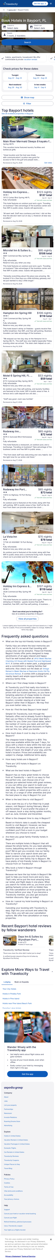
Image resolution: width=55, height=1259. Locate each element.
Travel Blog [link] (8, 1168)
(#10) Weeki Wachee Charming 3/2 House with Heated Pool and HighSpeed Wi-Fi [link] (28, 661)
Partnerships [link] (8, 1109)
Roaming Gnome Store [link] (12, 1121)
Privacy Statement (13, 1256)
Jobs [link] (6, 1101)
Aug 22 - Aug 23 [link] (15, 78)
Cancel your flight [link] (10, 1218)
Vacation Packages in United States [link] (17, 1144)
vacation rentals (30, 59)
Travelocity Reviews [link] (11, 1156)
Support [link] (7, 1209)
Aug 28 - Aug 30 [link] (15, 87)
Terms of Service (28, 1256)
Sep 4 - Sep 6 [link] (40, 87)
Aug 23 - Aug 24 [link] (40, 78)
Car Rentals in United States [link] (14, 1152)
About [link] (6, 1097)
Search (27, 42)
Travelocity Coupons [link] (11, 1160)
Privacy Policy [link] (9, 1179)
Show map (29, 97)
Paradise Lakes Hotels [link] (12, 1008)
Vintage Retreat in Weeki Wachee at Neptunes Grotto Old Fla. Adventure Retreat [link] (28, 671)
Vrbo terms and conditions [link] (13, 1191)
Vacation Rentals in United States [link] (16, 1140)
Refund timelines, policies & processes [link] (17, 1222)
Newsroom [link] (8, 1113)
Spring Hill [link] (12, 10)
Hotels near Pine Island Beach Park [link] (17, 1003)
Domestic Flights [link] (10, 1148)
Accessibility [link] (8, 1195)
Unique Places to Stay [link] (12, 1164)
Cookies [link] (7, 1183)
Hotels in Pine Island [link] (11, 998)
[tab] (7, 982)
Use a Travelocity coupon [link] (13, 1226)
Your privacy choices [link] (11, 1199)
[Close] (51, 1239)
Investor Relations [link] (10, 1117)
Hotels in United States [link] (12, 1136)
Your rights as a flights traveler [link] (15, 1230)
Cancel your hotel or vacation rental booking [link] (20, 1214)
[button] (27, 971)
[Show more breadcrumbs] (4, 10)
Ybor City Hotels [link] (9, 989)
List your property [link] (10, 1105)
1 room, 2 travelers (16, 35)
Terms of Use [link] (8, 1187)
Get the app (27, 1074)
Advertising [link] (8, 1125)
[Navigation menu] (50, 4)
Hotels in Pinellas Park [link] (12, 994)
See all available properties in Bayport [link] (17, 113)
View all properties (27, 618)
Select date (12, 28)
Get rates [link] (48, 163)
